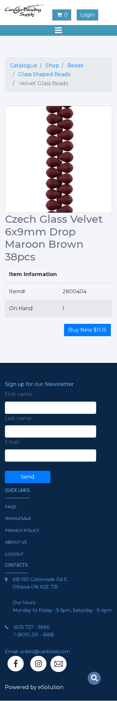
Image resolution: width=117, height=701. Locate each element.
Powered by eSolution (34, 687)
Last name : (19, 418)
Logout (14, 554)
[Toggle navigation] (58, 30)
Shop (52, 65)
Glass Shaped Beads (44, 74)
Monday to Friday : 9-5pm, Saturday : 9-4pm (62, 610)
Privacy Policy (22, 530)
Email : (13, 442)
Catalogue (23, 65)
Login (87, 15)
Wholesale (18, 518)
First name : (19, 394)
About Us (16, 542)
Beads (75, 65)
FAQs (10, 506)
